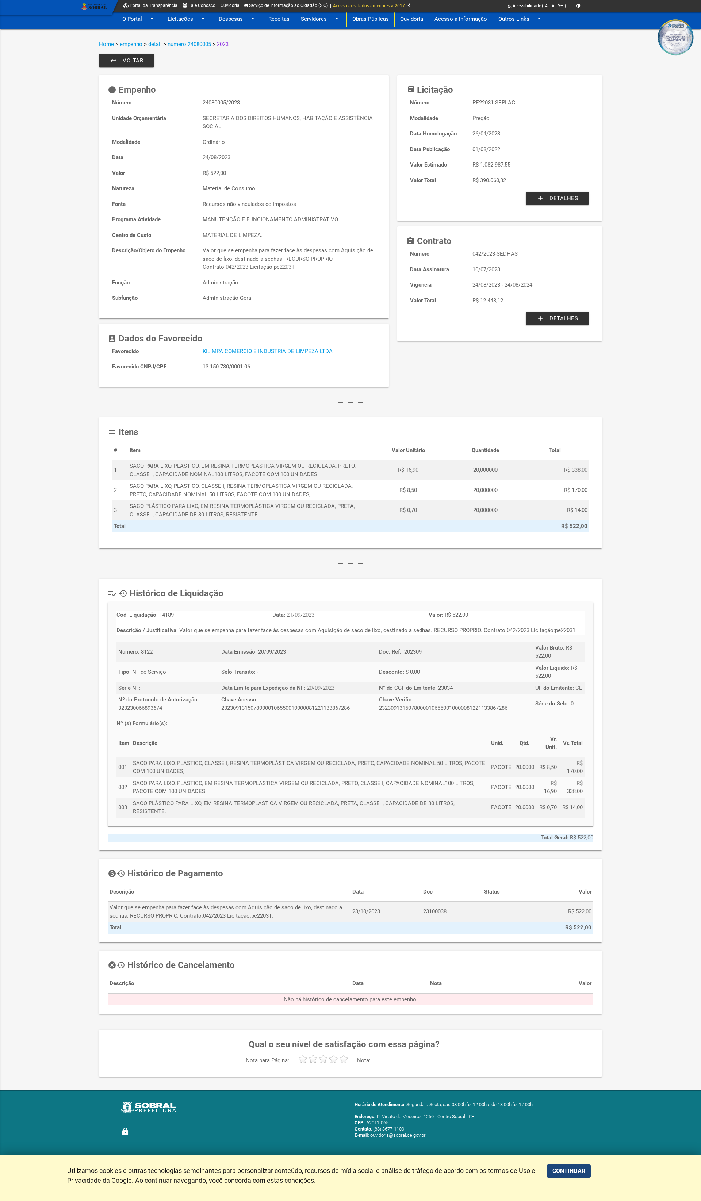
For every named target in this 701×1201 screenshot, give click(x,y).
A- (547, 6)
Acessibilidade (526, 5)
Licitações (187, 18)
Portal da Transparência (153, 5)
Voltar (126, 60)
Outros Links (521, 18)
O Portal (139, 18)
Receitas (279, 19)
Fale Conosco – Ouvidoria (213, 5)
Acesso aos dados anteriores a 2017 (369, 5)
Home (106, 44)
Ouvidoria (411, 19)
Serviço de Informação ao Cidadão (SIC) (288, 5)
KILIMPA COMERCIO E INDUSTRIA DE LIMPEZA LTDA (268, 351)
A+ (560, 5)
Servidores (321, 18)
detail (155, 44)
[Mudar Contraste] (578, 5)
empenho (131, 44)
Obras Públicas (370, 19)
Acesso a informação (460, 19)
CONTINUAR (568, 1170)
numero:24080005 (189, 44)
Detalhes (557, 198)
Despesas (238, 18)
